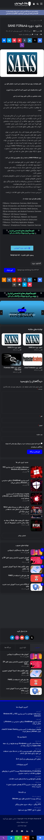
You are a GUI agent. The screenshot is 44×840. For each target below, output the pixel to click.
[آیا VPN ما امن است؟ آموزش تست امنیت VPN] (36, 587)
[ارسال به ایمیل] (34, 31)
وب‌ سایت (39, 435)
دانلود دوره (33, 21)
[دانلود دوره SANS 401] (11, 339)
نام (41, 416)
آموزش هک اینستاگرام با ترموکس (18, 550)
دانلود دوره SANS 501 (35, 348)
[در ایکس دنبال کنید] (35, 31)
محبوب (37, 647)
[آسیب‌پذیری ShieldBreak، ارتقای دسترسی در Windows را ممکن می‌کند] (36, 485)
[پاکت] (14, 40)
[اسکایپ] (9, 40)
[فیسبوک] (40, 40)
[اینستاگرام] (17, 637)
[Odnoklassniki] (4, 280)
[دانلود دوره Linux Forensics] (32, 359)
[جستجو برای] (38, 4)
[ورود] (34, 4)
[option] (22, 312)
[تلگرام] (12, 637)
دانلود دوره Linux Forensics (33, 368)
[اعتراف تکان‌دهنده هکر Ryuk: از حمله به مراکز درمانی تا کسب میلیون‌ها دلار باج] (36, 525)
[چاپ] (14, 284)
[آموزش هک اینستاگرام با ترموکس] (36, 552)
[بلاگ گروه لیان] (22, 4)
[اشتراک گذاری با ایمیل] (19, 284)
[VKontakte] (9, 280)
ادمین (38, 31)
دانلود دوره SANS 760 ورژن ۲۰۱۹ (22, 315)
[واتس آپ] (18, 838)
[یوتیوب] (22, 637)
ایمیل (40, 425)
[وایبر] (22, 45)
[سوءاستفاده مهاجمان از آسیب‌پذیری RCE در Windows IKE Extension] (36, 472)
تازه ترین (23, 647)
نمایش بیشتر (22, 536)
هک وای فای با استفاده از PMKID (18, 576)
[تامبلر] (24, 40)
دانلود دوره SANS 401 (14, 348)
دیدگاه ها (7, 647)
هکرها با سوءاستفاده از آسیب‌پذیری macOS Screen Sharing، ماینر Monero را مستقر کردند (15, 496)
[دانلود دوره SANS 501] (32, 339)
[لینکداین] (30, 40)
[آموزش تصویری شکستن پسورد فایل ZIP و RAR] (36, 560)
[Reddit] (14, 280)
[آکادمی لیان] (22, 12)
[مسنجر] (4, 40)
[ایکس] (35, 40)
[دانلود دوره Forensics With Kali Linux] (11, 359)
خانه (39, 21)
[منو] (41, 4)
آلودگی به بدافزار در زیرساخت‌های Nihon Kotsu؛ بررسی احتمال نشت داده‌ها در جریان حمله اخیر (16, 509)
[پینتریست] (19, 40)
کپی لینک (10, 270)
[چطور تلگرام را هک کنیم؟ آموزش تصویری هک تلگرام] (36, 569)
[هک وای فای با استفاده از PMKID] (36, 578)
